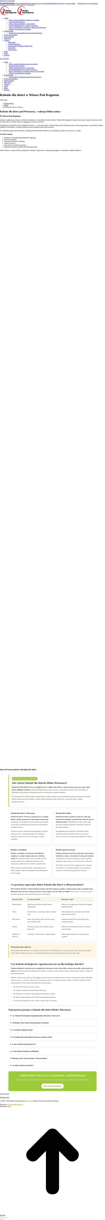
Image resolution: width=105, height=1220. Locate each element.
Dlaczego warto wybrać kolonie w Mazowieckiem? (29, 1058)
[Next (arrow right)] (3, 1219)
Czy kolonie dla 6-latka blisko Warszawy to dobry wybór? (32, 1037)
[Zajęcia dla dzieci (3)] (45, 317)
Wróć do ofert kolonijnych (52, 1086)
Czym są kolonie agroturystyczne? (24, 1044)
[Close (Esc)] (1, 1217)
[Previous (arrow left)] (1, 1219)
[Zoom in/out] (7, 1217)
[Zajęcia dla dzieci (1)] (45, 444)
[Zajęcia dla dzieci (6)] (35, 716)
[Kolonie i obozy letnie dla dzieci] (35, 619)
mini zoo (33, 138)
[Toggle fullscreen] (5, 1217)
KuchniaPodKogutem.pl (15, 1104)
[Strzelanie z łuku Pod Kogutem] (39, 205)
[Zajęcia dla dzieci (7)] (35, 253)
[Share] (3, 1217)
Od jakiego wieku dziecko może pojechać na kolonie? (30, 1023)
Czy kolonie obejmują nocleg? (22, 1030)
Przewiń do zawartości (7, 1)
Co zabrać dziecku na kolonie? (22, 1065)
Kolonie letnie (4, 1097)
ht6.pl (9, 1106)
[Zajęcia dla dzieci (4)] (45, 571)
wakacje (26, 122)
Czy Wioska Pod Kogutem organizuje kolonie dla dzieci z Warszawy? (36, 1016)
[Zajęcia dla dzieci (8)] (35, 668)
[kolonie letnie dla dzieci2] (45, 508)
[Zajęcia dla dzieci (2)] (45, 380)
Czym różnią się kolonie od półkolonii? (25, 1051)
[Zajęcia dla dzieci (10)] (35, 764)
